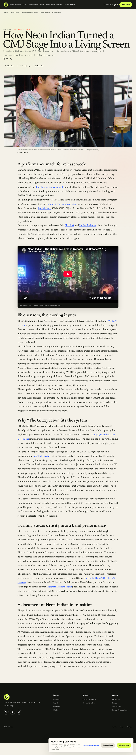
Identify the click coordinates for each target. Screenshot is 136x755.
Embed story (39, 66)
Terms (114, 727)
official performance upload (49, 187)
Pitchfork (69, 225)
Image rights (23, 152)
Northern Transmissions (59, 587)
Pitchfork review (41, 456)
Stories (72, 4)
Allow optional (124, 745)
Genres (41, 4)
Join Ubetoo (126, 4)
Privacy (122, 727)
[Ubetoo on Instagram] (18, 712)
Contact (114, 703)
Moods (48, 4)
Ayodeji (9, 58)
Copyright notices (89, 703)
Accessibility (116, 706)
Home (12, 4)
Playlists (59, 4)
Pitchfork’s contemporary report (61, 204)
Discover (18, 4)
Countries (56, 706)
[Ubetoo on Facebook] (12, 712)
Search (55, 703)
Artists (66, 4)
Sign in (115, 4)
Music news (15, 12)
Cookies (129, 727)
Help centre (116, 699)
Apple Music (44, 208)
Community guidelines (120, 710)
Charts (25, 4)
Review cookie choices (91, 745)
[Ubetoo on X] (6, 712)
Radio (53, 4)
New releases (33, 4)
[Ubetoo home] (6, 4)
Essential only (108, 745)
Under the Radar (87, 225)
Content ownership (89, 699)
